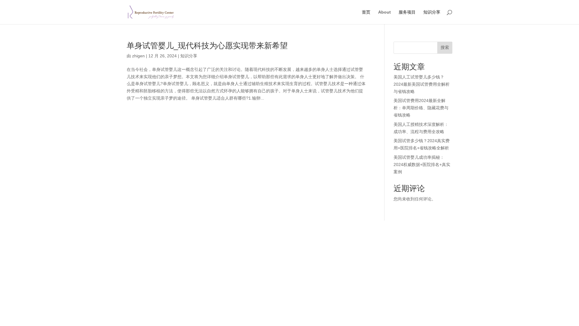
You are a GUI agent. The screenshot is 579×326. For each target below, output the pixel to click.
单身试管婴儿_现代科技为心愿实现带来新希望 (207, 45)
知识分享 (431, 12)
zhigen (138, 55)
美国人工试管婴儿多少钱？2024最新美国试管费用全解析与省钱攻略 (422, 84)
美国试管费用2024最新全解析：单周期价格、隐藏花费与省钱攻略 (421, 107)
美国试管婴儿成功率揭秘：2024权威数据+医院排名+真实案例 (422, 164)
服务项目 (407, 12)
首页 (366, 12)
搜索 (445, 47)
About (384, 12)
